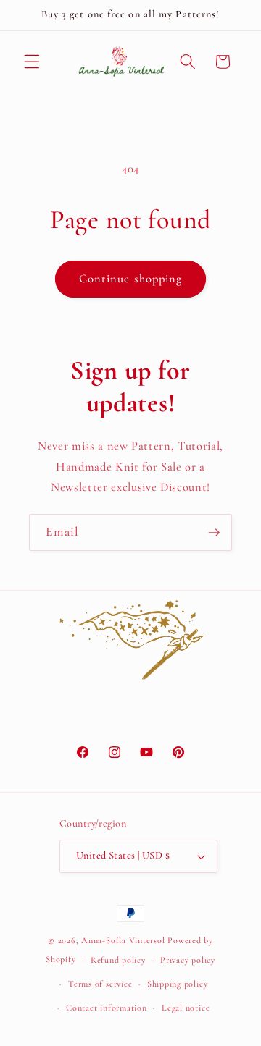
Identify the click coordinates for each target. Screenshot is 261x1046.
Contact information (106, 1008)
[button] (31, 61)
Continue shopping (131, 278)
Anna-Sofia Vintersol (123, 940)
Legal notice (186, 1008)
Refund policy (118, 960)
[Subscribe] (213, 533)
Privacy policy (187, 960)
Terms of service (100, 984)
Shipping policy (177, 984)
